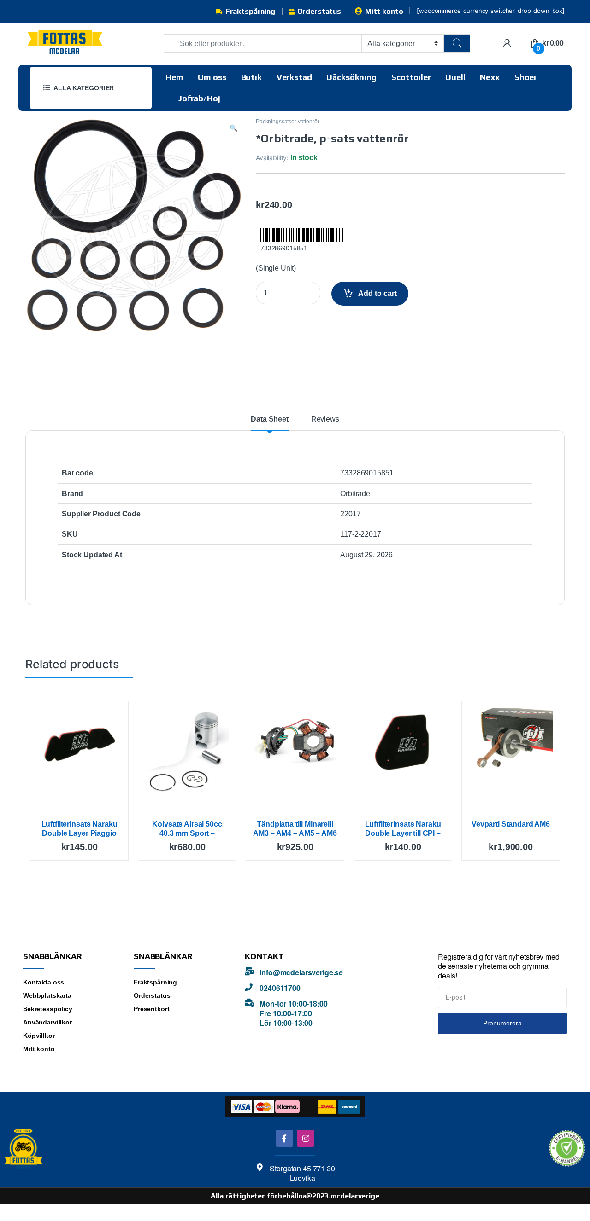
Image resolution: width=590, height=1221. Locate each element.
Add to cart (377, 293)
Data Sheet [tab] (270, 419)
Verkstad (294, 77)
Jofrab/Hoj (199, 98)
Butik (251, 77)
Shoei (525, 77)
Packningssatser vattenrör (287, 121)
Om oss (212, 77)
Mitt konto (384, 11)
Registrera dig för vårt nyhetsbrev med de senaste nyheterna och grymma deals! (499, 966)
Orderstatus (319, 11)
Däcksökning (351, 77)
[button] (233, 128)
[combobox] (263, 43)
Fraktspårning (250, 11)
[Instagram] (305, 1138)
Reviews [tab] (325, 419)
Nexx (489, 77)
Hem (174, 77)
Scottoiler (411, 77)
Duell (455, 77)
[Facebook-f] (284, 1138)
